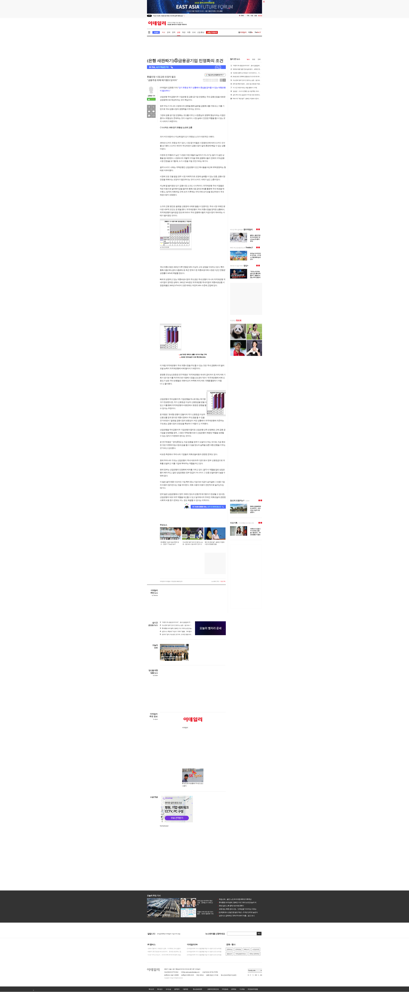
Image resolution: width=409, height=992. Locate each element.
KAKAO (149, 116)
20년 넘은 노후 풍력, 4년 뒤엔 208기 (230, 906)
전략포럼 (238, 949)
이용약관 (185, 989)
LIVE (149, 15)
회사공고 (159, 989)
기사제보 (242, 989)
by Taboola (155, 595)
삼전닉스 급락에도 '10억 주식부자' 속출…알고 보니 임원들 (238, 916)
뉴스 (248, 59)
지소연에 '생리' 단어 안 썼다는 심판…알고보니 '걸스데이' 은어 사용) (181, 625)
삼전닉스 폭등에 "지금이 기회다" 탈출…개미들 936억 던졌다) (179, 631)
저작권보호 (225, 989)
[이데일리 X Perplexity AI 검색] (186, 67)
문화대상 (229, 949)
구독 (248, 15)
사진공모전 (255, 949)
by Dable (155, 675)
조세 (193, 32)
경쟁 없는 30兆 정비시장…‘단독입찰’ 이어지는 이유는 (236, 909)
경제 (168, 32)
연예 (259, 59)
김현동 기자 (151, 96)
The (258, 32)
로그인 (260, 15)
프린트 (153, 111)
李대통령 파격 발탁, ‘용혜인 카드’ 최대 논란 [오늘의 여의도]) (179, 628)
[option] (187, 16)
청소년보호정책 (197, 989)
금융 (178, 32)
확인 (259, 933)
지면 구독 (222, 581)
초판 (255, 15)
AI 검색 (156, 32)
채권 (183, 32)
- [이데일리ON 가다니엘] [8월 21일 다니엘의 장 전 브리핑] (203, 955)
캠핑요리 (229, 954)
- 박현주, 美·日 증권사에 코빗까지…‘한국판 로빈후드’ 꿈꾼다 (165, 951)
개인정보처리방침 (253, 989)
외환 (188, 32)
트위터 (153, 107)
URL (153, 116)
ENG (242, 15)
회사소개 (151, 989)
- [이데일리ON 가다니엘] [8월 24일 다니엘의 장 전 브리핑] (203, 951)
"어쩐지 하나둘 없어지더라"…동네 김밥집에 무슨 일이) (177, 622)
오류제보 (233, 989)
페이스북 (149, 107)
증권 (253, 59)
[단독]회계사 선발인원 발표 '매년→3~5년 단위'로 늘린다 (237, 912)
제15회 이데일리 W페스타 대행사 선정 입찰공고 (172, 934)
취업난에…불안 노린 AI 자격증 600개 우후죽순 (234, 899)
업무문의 (176, 989)
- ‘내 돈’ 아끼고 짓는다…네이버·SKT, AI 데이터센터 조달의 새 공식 (165, 955)
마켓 (250, 32)
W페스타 (246, 949)
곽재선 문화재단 (254, 954)
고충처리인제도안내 (213, 989)
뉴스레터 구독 (215, 581)
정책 (173, 32)
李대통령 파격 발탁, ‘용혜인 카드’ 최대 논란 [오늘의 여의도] (238, 902)
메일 (149, 111)
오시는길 (168, 989)
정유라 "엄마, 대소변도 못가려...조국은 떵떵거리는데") (177, 634)
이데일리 (167, 23)
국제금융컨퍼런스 (240, 954)
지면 (252, 15)
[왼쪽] (185, 645)
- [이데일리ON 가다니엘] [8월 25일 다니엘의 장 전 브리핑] (203, 948)
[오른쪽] (187, 645)
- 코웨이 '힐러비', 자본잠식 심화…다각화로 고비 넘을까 (164, 948)
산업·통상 (200, 32)
